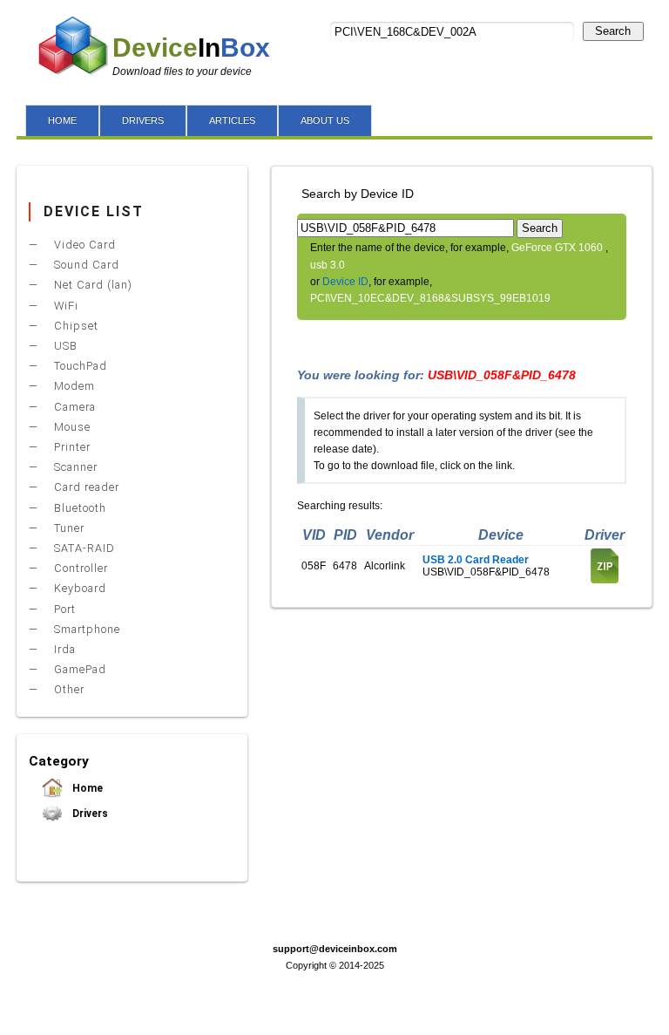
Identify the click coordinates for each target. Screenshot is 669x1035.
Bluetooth (78, 507)
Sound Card (85, 264)
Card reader (85, 487)
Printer (71, 446)
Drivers (89, 813)
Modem (73, 385)
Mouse (71, 426)
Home (86, 788)
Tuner (67, 528)
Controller (79, 568)
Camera (73, 406)
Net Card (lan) (91, 284)
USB (64, 345)
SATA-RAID (83, 548)
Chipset (74, 325)
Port (63, 609)
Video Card (83, 244)
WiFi (64, 305)
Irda (63, 649)
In (191, 47)
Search (613, 30)
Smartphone (85, 629)
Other (67, 689)
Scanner (74, 466)
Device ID (345, 282)
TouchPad (79, 365)
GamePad (78, 669)
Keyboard (78, 588)
